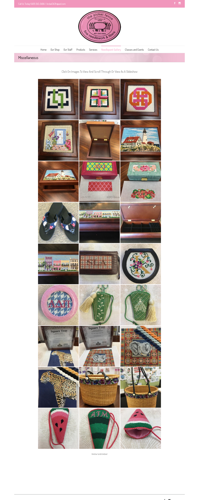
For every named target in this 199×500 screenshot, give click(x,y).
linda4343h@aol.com (56, 3)
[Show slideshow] (99, 454)
